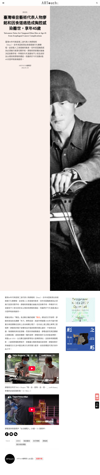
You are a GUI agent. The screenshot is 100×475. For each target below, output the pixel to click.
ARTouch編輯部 (25, 65)
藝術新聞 (25, 12)
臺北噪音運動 (21, 444)
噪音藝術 (27, 441)
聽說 (38, 317)
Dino (18, 441)
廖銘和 (45, 441)
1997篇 (30, 458)
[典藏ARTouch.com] (50, 2)
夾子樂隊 (36, 441)
